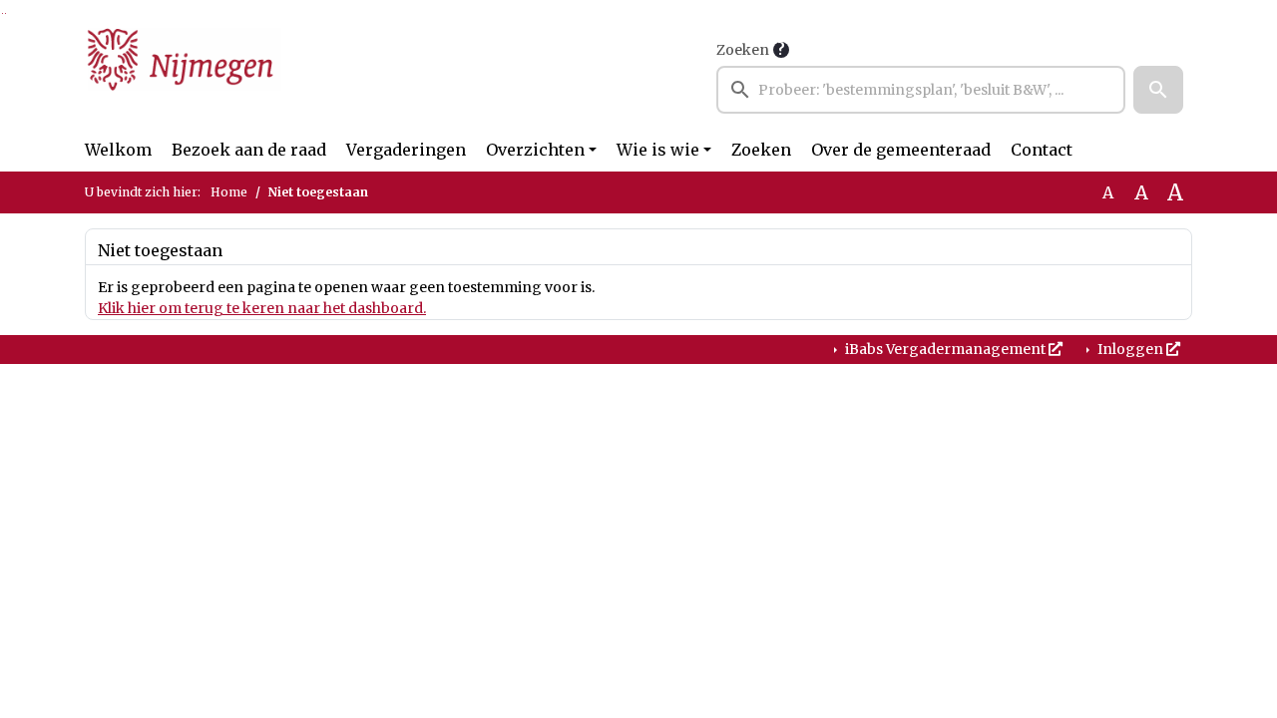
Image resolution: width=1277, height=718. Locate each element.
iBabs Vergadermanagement (945, 349)
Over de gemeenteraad (901, 150)
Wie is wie (658, 150)
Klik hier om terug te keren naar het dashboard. (262, 308)
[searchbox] (920, 90)
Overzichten (535, 150)
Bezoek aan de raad (249, 150)
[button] (1158, 90)
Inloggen (1130, 349)
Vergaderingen (406, 150)
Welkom (118, 150)
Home (229, 191)
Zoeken (742, 50)
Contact (1041, 150)
